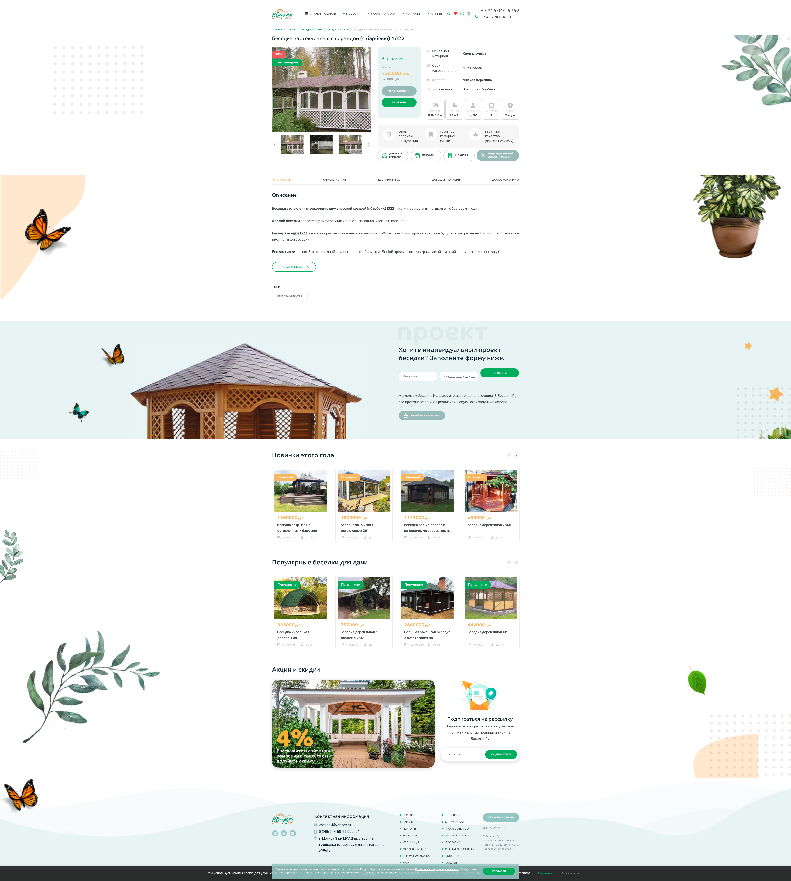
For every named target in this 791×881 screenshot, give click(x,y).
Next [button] (368, 144)
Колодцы (410, 835)
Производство (457, 828)
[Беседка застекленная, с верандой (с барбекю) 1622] (321, 88)
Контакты (413, 13)
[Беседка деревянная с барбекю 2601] (364, 598)
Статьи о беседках (459, 849)
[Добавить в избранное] (367, 51)
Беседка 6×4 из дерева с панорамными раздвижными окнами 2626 (427, 530)
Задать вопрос (399, 91)
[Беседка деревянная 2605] (491, 491)
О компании (454, 821)
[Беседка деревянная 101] (491, 598)
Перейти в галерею (425, 415)
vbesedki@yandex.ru (335, 825)
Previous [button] (274, 144)
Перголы (409, 828)
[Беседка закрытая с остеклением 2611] (364, 491)
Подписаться (501, 754)
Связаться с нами (501, 817)
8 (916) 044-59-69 (332, 831)
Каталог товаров (322, 13)
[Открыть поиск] (449, 13)
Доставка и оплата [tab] (505, 179)
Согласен (499, 871)
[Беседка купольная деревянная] (300, 598)
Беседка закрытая (289, 296)
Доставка (452, 842)
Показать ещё (292, 266)
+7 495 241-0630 (496, 17)
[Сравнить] (361, 51)
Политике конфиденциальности (437, 869)
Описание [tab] (283, 179)
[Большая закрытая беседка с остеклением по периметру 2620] (427, 598)
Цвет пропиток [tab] (389, 179)
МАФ (406, 862)
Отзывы (437, 13)
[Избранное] (455, 14)
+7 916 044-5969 (500, 10)
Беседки (409, 815)
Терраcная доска (416, 856)
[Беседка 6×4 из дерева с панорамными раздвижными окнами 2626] (427, 491)
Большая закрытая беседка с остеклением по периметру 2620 (427, 637)
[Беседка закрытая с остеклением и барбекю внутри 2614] (300, 491)
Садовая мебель (415, 849)
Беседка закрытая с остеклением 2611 (357, 527)
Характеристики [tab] (334, 179)
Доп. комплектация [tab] (446, 179)
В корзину (399, 102)
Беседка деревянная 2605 (489, 525)
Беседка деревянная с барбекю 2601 (359, 635)
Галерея (451, 862)
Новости (353, 13)
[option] (321, 89)
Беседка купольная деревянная (293, 635)
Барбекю (409, 821)
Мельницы (411, 842)
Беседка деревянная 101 (487, 632)
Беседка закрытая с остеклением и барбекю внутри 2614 (297, 530)
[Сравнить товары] (462, 13)
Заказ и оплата (383, 13)
